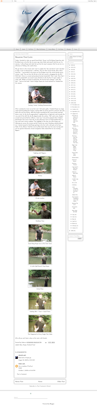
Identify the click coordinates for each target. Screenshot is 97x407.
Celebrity (74, 184)
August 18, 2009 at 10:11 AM (26, 360)
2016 (72, 87)
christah (20, 355)
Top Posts (31, 49)
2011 (72, 98)
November (75, 107)
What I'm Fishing (41, 49)
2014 (72, 91)
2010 (72, 100)
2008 (72, 230)
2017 (72, 85)
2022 (72, 74)
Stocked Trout (31, 345)
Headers (69, 49)
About (23, 49)
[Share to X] (51, 342)
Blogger (52, 404)
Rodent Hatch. (75, 157)
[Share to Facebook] (52, 342)
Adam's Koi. (75, 194)
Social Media (52, 49)
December (74, 104)
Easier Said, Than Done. (75, 154)
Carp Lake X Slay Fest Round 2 (75, 168)
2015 (72, 89)
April (73, 221)
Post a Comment (22, 374)
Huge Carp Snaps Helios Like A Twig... (74, 147)
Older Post (61, 381)
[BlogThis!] (50, 342)
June (73, 216)
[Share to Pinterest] (54, 342)
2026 (72, 65)
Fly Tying (60, 49)
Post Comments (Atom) (44, 386)
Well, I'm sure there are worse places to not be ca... (75, 131)
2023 (72, 71)
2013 (72, 94)
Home (17, 49)
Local (75, 49)
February (74, 225)
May (73, 219)
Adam (20, 364)
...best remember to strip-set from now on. (75, 189)
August (74, 113)
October (74, 109)
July (73, 214)
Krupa (24, 345)
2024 (72, 69)
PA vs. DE (74, 182)
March (74, 223)
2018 (72, 82)
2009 (72, 102)
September (75, 111)
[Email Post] (45, 342)
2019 (72, 80)
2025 (72, 67)
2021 (72, 76)
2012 (72, 96)
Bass (21, 345)
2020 (72, 78)
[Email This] (48, 342)
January (74, 228)
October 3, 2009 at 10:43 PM (26, 370)
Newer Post (19, 381)
